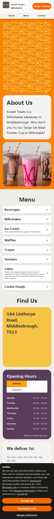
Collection (17, 389)
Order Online (42, 6)
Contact (42, 15)
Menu (26, 15)
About (11, 15)
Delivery (17, 383)
